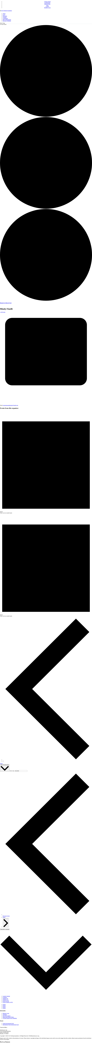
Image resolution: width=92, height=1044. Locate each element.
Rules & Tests (47, 4)
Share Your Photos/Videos (8, 1017)
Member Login (47, 7)
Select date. (12, 770)
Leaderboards (47, 2)
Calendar (5, 17)
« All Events (2, 312)
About (4, 13)
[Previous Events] (47, 759)
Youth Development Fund (8, 1023)
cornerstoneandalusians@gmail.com (10, 405)
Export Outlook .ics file (8, 1002)
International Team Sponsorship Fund (11, 1024)
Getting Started (47, 1)
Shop (47, 5)
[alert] (46, 462)
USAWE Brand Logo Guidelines (10, 1018)
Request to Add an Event (5, 303)
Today (1, 763)
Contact (47, 6)
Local (4, 14)
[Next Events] (3, 761)
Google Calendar (6, 996)
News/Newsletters (6, 1015)
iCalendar (5, 997)
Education (5, 16)
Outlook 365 (5, 998)
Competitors (5, 18)
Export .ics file (6, 1001)
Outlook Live (5, 999)
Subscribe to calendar (5, 929)
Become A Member (7, 20)
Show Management (7, 19)
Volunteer (5, 1014)
